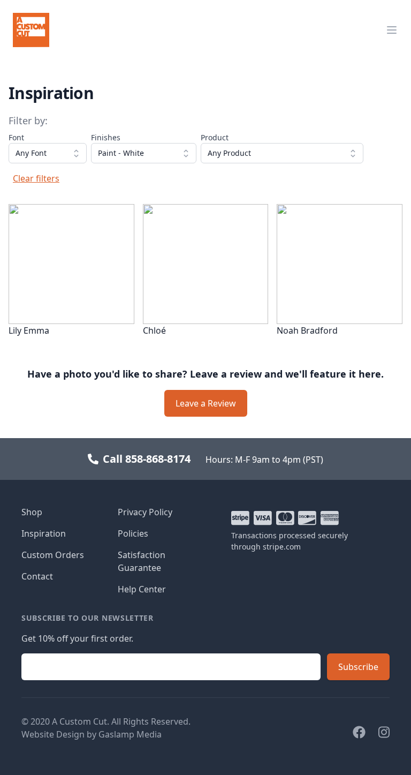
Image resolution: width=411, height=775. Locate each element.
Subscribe (358, 667)
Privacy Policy (145, 512)
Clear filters (36, 178)
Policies (133, 533)
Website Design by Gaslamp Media (91, 734)
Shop (31, 512)
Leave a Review (206, 403)
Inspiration (43, 533)
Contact (37, 576)
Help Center (142, 589)
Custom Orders (52, 555)
